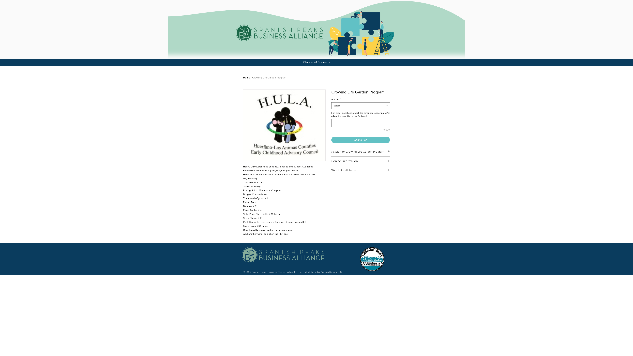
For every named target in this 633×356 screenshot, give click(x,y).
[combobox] (360, 105)
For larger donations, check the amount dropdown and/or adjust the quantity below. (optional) (360, 115)
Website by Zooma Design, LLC (325, 272)
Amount (336, 99)
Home (246, 77)
